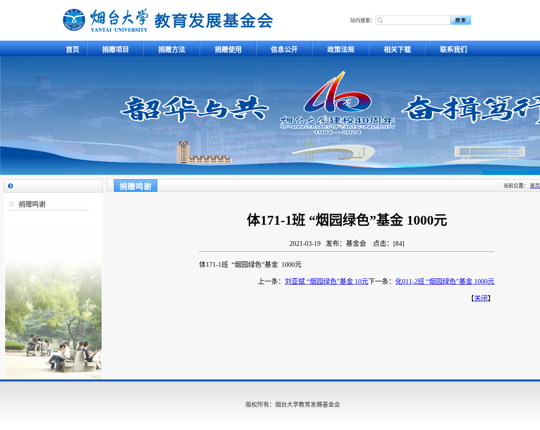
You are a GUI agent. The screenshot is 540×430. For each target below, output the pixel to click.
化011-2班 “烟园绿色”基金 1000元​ (444, 281)
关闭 (481, 298)
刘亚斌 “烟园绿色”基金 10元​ (326, 281)
